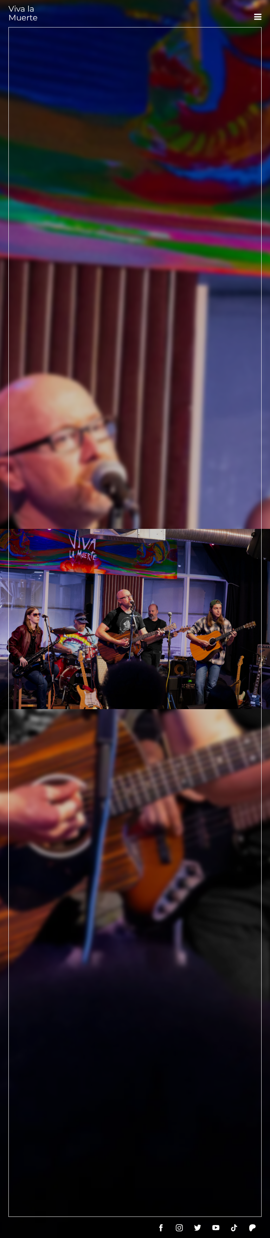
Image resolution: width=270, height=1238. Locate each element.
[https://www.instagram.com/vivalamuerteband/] (179, 1227)
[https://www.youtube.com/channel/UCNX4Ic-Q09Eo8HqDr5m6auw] (215, 1227)
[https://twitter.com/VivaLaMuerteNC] (197, 1227)
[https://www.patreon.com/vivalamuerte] (252, 1227)
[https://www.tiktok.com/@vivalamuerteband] (234, 1227)
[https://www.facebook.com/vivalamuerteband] (161, 1227)
